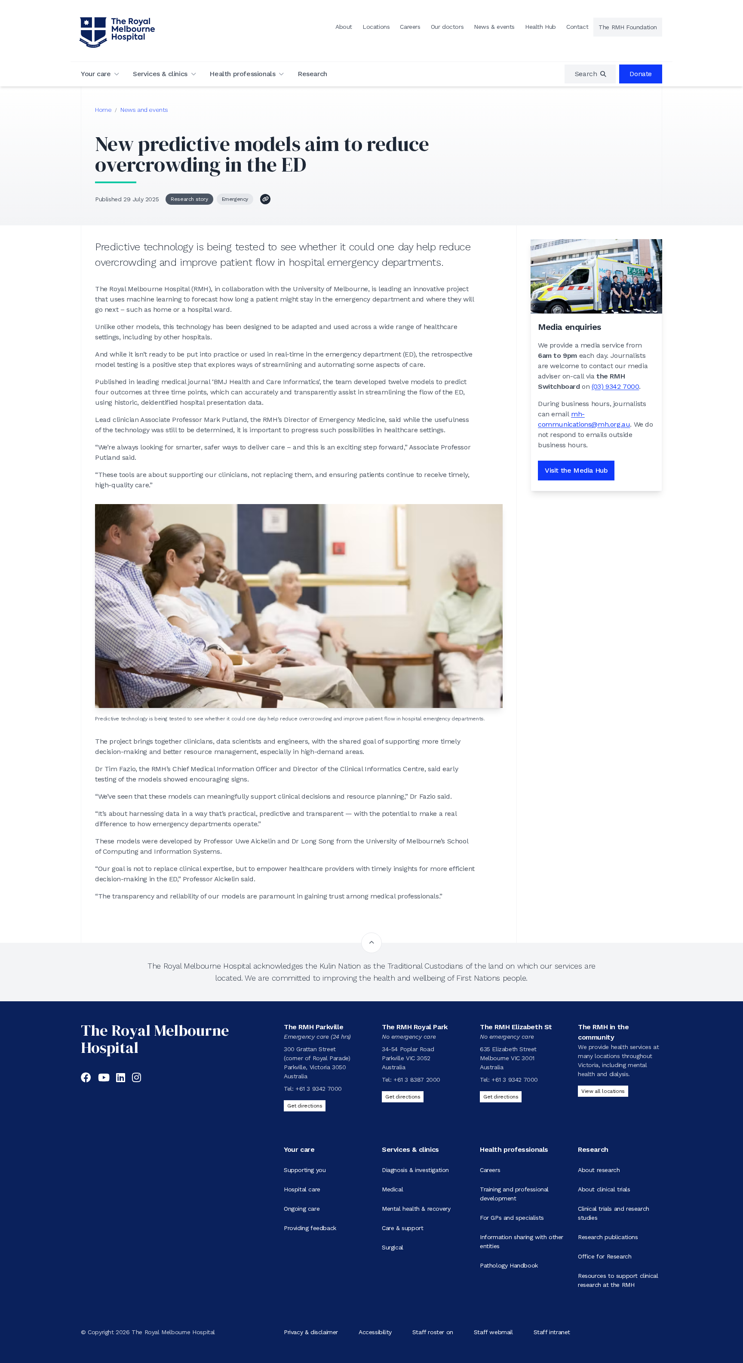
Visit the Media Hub (576, 470)
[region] (590, 74)
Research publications (608, 1237)
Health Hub (540, 26)
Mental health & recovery (416, 1208)
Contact (577, 26)
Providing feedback (310, 1228)
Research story (189, 199)
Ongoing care (301, 1208)
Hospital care (302, 1189)
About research (599, 1169)
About (343, 26)
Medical (392, 1189)
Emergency (235, 199)
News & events (494, 26)
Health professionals (242, 74)
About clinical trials (604, 1189)
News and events (144, 109)
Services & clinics (160, 74)
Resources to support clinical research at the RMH (618, 1280)
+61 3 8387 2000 (416, 1079)
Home (103, 109)
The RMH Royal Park (415, 1027)
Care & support (402, 1228)
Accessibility (375, 1332)
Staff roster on (432, 1332)
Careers (410, 26)
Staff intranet (552, 1332)
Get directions (304, 1106)
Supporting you (304, 1169)
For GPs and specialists (512, 1217)
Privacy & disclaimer (311, 1332)
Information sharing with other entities (521, 1241)
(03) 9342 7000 (615, 386)
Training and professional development (514, 1194)
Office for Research (604, 1256)
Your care (96, 74)
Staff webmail (493, 1332)
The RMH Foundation (628, 27)
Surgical (392, 1247)
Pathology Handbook (509, 1265)
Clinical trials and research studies (613, 1213)
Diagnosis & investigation (415, 1169)
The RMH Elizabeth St (516, 1027)
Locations (376, 26)
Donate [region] (640, 74)
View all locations (603, 1091)
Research (312, 74)
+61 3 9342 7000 (318, 1088)
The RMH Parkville (313, 1027)
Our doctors (447, 26)
